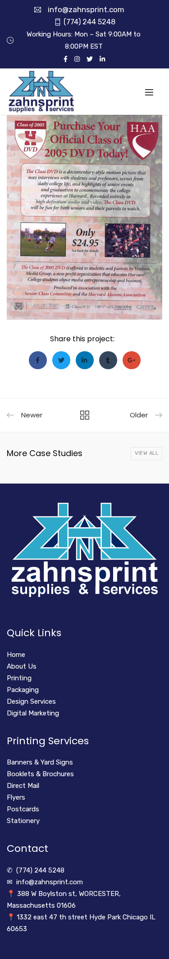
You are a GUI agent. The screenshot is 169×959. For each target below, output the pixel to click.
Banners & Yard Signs (40, 762)
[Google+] (132, 360)
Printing (19, 678)
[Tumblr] (108, 360)
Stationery (23, 821)
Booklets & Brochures (40, 774)
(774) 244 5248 (89, 22)
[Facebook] (65, 59)
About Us (22, 666)
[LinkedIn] (102, 59)
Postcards (23, 809)
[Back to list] (85, 415)
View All (146, 453)
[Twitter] (90, 59)
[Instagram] (77, 59)
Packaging (23, 690)
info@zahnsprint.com (86, 9)
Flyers (16, 797)
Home (16, 655)
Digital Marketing (33, 713)
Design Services (31, 701)
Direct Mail (23, 786)
